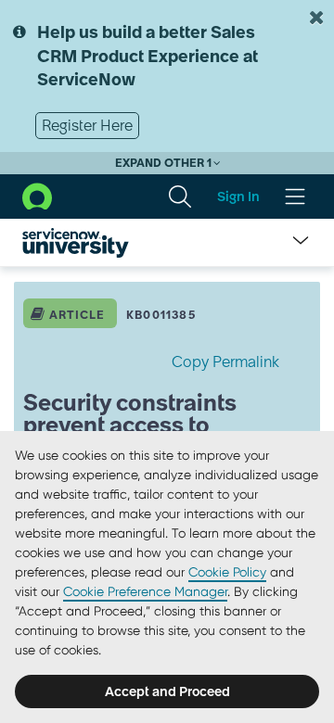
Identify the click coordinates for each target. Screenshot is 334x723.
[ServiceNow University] (75, 243)
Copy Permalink (225, 361)
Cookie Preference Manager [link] (145, 591)
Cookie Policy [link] (227, 571)
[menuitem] (180, 196)
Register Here (87, 125)
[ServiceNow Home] (37, 195)
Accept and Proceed (167, 691)
